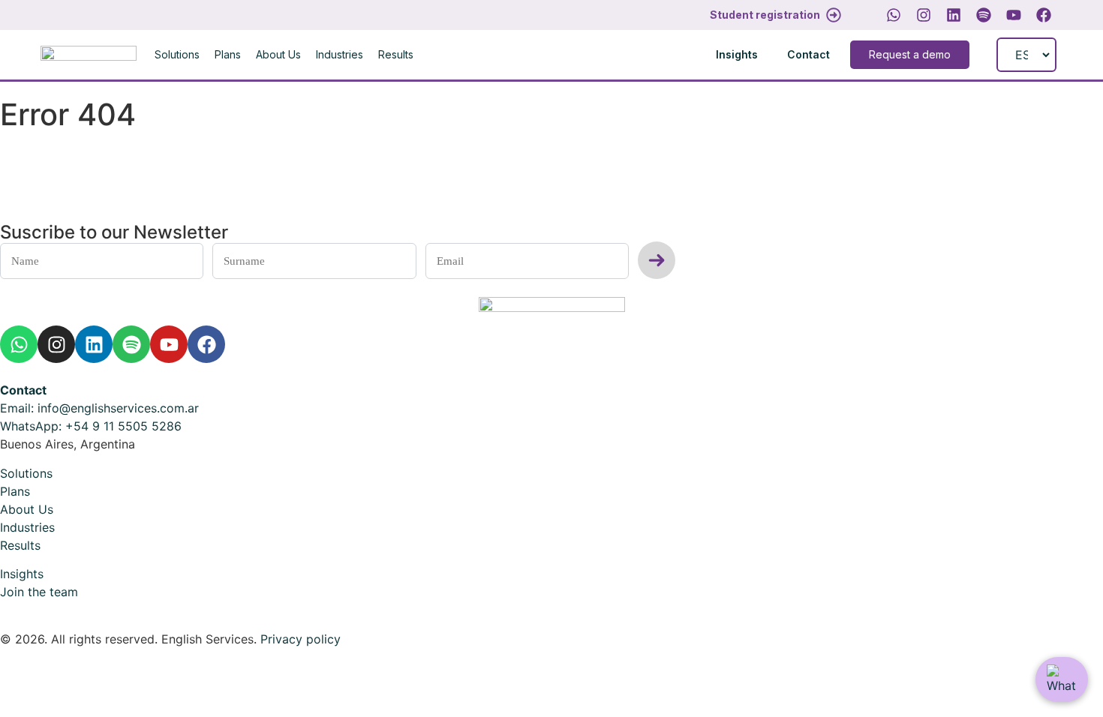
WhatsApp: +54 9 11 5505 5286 (91, 426)
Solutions (177, 54)
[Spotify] (984, 15)
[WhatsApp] (1061, 679)
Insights (22, 573)
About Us (278, 54)
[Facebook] (1044, 15)
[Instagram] (924, 15)
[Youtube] (1014, 15)
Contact (23, 390)
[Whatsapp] (894, 15)
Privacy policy (300, 639)
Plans (228, 54)
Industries (339, 54)
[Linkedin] (954, 15)
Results (395, 54)
